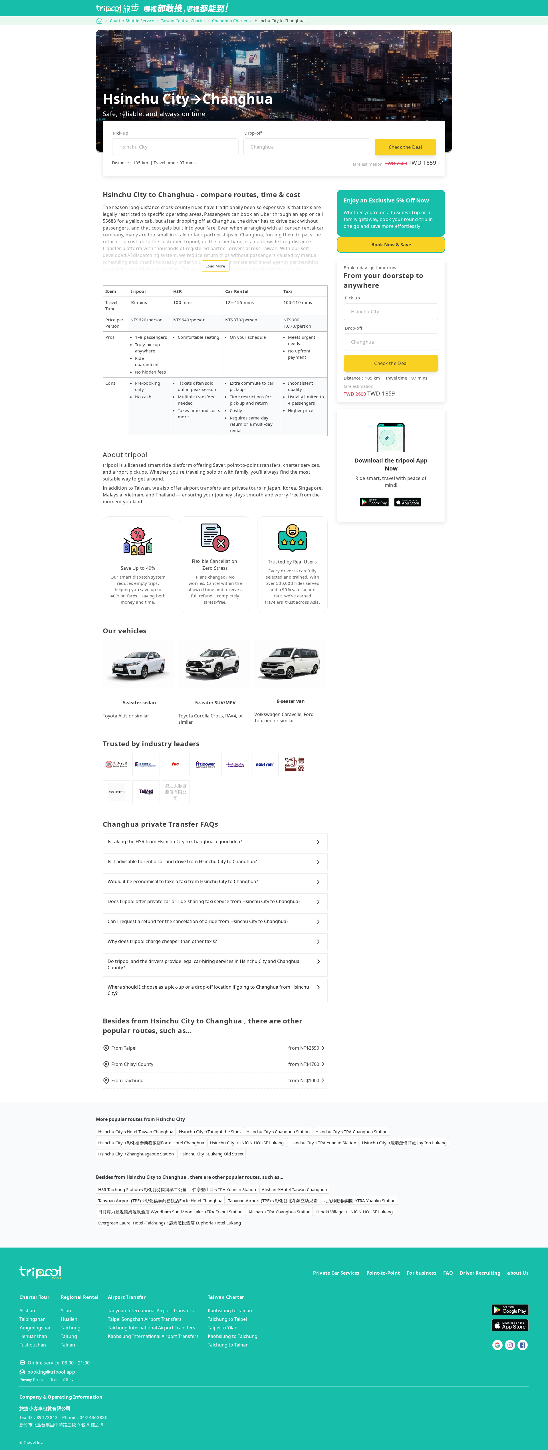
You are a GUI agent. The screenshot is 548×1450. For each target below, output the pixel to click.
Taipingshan (32, 1319)
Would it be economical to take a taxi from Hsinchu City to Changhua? (183, 881)
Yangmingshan (35, 1328)
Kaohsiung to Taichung (232, 1336)
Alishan (27, 1310)
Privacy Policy (31, 1380)
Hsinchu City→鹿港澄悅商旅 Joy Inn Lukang (404, 1142)
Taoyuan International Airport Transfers (151, 1310)
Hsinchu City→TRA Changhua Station (351, 1131)
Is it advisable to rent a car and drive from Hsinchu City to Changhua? (182, 861)
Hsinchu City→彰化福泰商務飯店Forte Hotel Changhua (151, 1142)
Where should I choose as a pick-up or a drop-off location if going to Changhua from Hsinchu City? (208, 990)
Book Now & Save (391, 245)
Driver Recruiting (480, 1273)
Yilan (66, 1310)
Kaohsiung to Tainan (230, 1310)
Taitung (69, 1336)
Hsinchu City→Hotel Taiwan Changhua (135, 1131)
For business (421, 1273)
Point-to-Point (383, 1273)
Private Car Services (336, 1273)
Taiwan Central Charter (183, 20)
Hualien (69, 1319)
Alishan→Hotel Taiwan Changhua (294, 1189)
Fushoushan (32, 1345)
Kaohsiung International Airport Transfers (153, 1336)
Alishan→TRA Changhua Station (279, 1211)
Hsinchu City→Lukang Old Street (211, 1154)
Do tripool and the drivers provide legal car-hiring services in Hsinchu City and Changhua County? (203, 964)
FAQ (448, 1273)
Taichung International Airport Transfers (151, 1328)
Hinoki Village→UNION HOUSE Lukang (354, 1211)
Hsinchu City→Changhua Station (278, 1131)
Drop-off (253, 133)
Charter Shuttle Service (132, 20)
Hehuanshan (33, 1336)
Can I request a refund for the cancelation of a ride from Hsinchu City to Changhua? (198, 921)
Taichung (70, 1328)
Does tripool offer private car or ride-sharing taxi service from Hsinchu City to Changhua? (204, 901)
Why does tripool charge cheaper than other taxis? (162, 941)
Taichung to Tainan (228, 1345)
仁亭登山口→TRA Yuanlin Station (224, 1189)
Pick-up (120, 133)
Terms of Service (64, 1380)
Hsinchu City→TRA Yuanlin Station (322, 1142)
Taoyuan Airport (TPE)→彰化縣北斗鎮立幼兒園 (273, 1200)
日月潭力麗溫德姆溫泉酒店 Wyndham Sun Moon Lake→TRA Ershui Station (170, 1211)
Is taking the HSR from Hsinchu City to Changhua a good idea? (175, 841)
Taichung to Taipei (227, 1319)
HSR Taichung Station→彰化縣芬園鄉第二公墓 (142, 1189)
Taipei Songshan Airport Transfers (145, 1319)
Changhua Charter (230, 20)
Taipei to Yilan (222, 1328)
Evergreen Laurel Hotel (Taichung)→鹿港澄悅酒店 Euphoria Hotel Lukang (169, 1223)
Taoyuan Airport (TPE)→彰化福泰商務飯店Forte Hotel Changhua (160, 1200)
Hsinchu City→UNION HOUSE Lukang (247, 1142)
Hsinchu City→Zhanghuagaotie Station (136, 1154)
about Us (518, 1273)
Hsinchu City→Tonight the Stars (210, 1131)
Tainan (68, 1345)
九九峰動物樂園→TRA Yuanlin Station (359, 1200)
